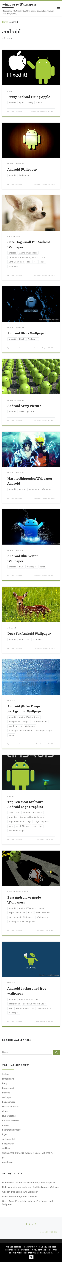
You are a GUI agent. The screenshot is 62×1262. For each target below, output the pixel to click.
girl (3, 1157)
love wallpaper (9, 1116)
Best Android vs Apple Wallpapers (24, 900)
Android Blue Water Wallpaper (22, 558)
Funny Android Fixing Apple (28, 96)
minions (6, 1092)
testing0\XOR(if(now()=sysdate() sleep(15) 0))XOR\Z (27, 1153)
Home (5, 22)
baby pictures (8, 1102)
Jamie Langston (16, 111)
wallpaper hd (8, 1139)
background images (12, 1130)
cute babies (8, 1162)
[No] (58, 1252)
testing (5, 1074)
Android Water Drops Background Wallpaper (25, 709)
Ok (31, 1257)
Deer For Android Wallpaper (29, 633)
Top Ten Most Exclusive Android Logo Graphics (25, 804)
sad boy (6, 1148)
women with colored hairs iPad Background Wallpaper (28, 1182)
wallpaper (7, 1097)
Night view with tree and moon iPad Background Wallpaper (30, 1187)
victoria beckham (10, 1106)
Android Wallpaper (22, 169)
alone (5, 1111)
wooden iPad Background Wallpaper (20, 1192)
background (8, 1088)
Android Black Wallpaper (26, 333)
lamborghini (8, 1079)
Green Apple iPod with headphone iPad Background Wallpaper (27, 1203)
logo (4, 1134)
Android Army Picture (24, 405)
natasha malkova (10, 1120)
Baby (4, 1083)
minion (5, 1125)
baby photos (8, 1144)
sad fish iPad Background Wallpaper (19, 1196)
